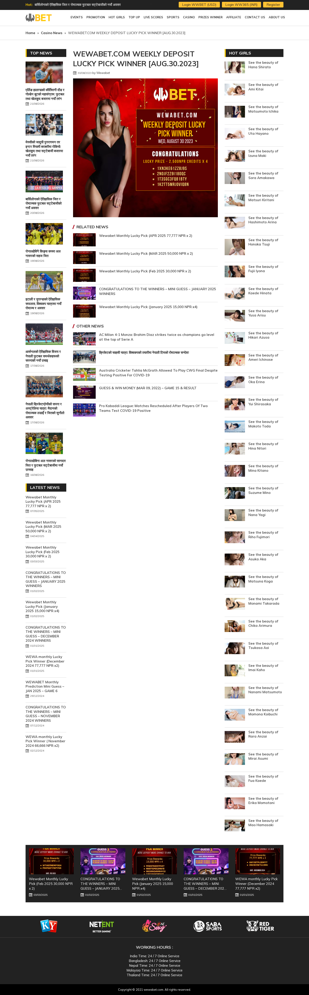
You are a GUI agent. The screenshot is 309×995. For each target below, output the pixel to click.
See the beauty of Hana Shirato (263, 64)
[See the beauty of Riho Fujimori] (235, 537)
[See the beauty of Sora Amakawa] (235, 178)
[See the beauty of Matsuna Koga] (235, 582)
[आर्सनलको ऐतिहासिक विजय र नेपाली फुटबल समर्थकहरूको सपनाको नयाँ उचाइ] (44, 334)
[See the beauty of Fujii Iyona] (235, 272)
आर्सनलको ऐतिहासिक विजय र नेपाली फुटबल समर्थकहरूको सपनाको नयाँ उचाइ (43, 356)
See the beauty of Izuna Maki (263, 153)
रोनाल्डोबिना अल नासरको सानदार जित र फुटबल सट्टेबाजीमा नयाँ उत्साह (46, 465)
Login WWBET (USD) (199, 4)
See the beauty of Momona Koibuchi (263, 712)
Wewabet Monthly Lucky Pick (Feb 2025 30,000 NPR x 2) (145, 271)
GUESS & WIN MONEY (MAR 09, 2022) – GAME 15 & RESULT (148, 388)
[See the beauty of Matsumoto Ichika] (235, 112)
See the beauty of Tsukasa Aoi (263, 645)
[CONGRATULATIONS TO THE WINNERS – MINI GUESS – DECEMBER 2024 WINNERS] (154, 861)
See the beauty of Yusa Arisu (263, 313)
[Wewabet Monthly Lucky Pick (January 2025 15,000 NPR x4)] (103, 861)
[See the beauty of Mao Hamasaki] (235, 826)
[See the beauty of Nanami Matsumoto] (235, 693)
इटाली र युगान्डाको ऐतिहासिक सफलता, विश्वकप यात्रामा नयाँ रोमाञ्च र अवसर (43, 303)
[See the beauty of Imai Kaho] (235, 671)
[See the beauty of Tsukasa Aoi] (235, 648)
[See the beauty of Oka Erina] (235, 382)
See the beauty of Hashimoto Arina (263, 220)
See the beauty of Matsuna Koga (263, 579)
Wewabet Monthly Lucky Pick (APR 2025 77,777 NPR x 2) (145, 235)
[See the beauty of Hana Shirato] (235, 67)
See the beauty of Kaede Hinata (263, 291)
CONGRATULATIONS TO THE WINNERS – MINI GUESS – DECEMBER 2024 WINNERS (46, 634)
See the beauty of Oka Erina (263, 379)
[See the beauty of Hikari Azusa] (235, 338)
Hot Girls (240, 53)
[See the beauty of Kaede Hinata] (235, 294)
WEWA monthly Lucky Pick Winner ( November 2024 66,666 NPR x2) (45, 741)
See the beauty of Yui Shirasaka (263, 401)
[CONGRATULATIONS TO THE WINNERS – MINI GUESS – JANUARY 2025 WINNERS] (51, 861)
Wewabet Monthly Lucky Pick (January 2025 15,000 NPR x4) (148, 307)
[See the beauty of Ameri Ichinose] (235, 360)
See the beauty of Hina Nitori (263, 446)
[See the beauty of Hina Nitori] (235, 449)
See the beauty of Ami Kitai (263, 87)
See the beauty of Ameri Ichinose (263, 357)
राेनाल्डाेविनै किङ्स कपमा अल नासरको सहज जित (64, 4)
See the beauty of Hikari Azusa (263, 335)
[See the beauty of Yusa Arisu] (235, 316)
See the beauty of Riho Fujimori (263, 534)
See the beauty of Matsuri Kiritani (263, 197)
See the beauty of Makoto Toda (263, 424)
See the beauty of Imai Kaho (263, 667)
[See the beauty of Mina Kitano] (235, 471)
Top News (41, 53)
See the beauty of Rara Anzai (263, 734)
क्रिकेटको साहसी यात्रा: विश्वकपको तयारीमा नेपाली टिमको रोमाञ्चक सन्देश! (144, 352)
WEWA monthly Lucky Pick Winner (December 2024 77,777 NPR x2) (45, 661)
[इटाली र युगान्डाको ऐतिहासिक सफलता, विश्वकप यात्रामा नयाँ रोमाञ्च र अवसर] (44, 282)
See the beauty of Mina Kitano (263, 468)
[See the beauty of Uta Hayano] (235, 134)
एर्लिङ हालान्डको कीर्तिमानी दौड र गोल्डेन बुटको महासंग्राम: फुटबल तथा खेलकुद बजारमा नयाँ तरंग (45, 94)
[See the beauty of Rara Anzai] (235, 737)
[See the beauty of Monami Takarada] (235, 604)
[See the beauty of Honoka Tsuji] (235, 247)
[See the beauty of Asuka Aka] (235, 560)
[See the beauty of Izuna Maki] (235, 156)
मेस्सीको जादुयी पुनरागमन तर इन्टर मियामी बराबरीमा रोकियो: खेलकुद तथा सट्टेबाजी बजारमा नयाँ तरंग (44, 149)
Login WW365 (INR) (241, 4)
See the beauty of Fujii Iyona (263, 268)
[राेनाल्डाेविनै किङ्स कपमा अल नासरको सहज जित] (44, 234)
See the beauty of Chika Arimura (263, 623)
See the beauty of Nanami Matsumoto (265, 690)
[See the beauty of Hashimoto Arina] (235, 223)
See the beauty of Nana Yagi (263, 512)
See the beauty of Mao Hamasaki (263, 822)
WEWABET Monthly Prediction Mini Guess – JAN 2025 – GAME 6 (45, 686)
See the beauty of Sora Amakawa (263, 175)
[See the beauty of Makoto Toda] (235, 427)
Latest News (45, 487)
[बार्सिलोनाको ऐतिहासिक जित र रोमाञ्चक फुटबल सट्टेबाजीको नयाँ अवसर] (44, 182)
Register (273, 4)
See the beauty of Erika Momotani (263, 800)
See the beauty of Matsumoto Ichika (263, 109)
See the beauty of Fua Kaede (263, 778)
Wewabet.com (39, 18)
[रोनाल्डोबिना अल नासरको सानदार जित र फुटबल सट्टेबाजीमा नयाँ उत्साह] (44, 443)
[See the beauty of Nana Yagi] (235, 515)
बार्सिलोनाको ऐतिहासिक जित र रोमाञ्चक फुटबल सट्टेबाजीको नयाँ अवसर (44, 203)
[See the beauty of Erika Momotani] (235, 803)
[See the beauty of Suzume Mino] (235, 493)
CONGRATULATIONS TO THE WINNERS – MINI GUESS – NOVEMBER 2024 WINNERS (46, 714)
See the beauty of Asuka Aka (263, 556)
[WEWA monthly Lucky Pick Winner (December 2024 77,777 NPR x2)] (206, 861)
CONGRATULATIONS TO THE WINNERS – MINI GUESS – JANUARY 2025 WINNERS (46, 579)
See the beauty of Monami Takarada (263, 601)
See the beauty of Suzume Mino (263, 490)
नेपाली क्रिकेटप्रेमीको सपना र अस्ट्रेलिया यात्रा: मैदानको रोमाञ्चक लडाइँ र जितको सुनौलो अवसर (45, 411)
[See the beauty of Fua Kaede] (235, 781)
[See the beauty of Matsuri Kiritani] (235, 200)
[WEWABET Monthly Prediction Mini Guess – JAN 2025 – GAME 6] (257, 861)
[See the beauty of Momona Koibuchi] (235, 715)
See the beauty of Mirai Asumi (263, 756)
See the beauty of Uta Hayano (263, 131)
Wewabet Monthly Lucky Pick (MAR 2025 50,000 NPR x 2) (146, 253)
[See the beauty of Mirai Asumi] (235, 759)
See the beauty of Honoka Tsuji (263, 242)
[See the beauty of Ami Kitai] (235, 90)
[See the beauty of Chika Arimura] (235, 626)
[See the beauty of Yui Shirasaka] (235, 405)
